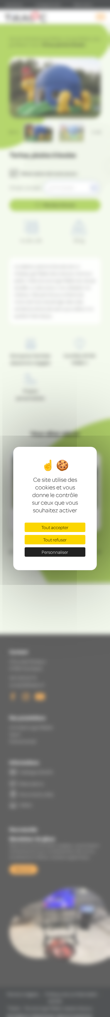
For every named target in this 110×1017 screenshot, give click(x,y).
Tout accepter (54, 527)
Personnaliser (55, 552)
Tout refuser (55, 540)
